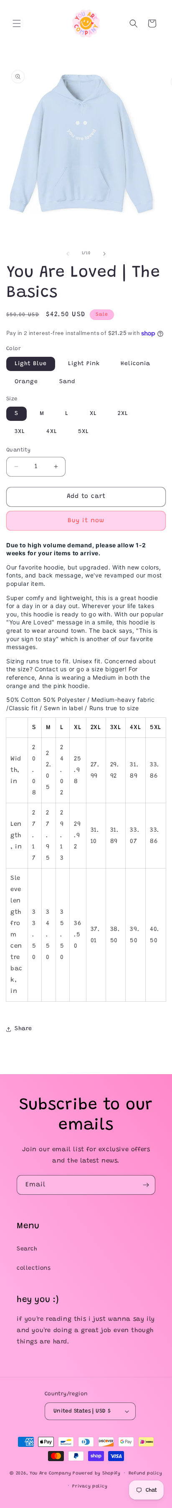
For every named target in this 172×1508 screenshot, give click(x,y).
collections (34, 1268)
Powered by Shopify (97, 1473)
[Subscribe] (146, 1185)
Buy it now (86, 521)
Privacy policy (89, 1486)
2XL (123, 414)
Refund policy (145, 1473)
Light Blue (31, 364)
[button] (17, 23)
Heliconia (135, 364)
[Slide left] (67, 254)
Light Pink (84, 364)
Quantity (18, 450)
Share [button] (23, 1029)
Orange (26, 382)
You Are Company (50, 1473)
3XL (20, 432)
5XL (83, 432)
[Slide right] (104, 254)
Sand (67, 382)
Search (27, 1249)
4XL (51, 432)
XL (93, 414)
